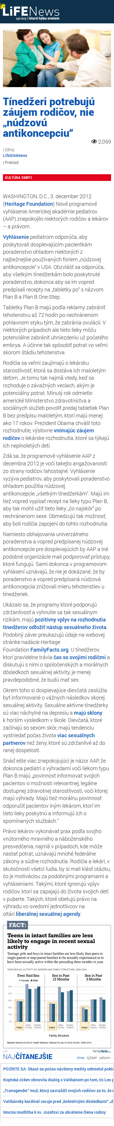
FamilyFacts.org (49, 649)
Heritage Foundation (29, 203)
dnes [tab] (80, 1057)
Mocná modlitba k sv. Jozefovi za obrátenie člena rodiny (54, 1112)
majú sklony (88, 712)
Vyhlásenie (16, 236)
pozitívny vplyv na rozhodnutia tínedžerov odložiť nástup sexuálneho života (54, 623)
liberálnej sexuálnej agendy (48, 913)
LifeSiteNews (15, 155)
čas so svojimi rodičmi (79, 657)
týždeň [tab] (92, 1057)
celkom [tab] (104, 1057)
